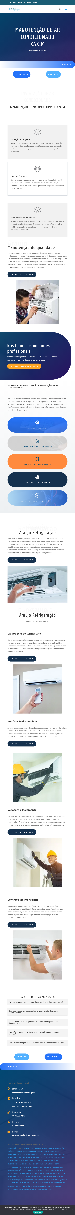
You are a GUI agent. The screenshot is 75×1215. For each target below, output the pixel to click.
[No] (73, 1210)
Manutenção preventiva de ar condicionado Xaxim (28, 1180)
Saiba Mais (21, 74)
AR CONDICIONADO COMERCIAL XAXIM (34, 1148)
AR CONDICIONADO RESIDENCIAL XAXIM (36, 1151)
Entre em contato (22, 274)
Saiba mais (53, 1057)
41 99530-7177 (30, 2)
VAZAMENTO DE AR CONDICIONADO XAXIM (38, 1189)
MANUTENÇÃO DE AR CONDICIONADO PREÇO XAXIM (47, 1173)
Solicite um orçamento (24, 366)
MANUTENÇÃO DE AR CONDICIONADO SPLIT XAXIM (24, 1177)
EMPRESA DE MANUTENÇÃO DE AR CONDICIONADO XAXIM (41, 1157)
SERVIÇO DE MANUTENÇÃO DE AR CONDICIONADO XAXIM (31, 1186)
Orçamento (64, 64)
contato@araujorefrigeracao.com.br (26, 1135)
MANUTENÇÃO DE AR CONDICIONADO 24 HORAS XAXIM (26, 1164)
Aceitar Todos (38, 1212)
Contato (53, 74)
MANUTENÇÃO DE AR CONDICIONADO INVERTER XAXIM (30, 1170)
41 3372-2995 (16, 2)
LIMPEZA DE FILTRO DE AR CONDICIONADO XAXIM (41, 1161)
